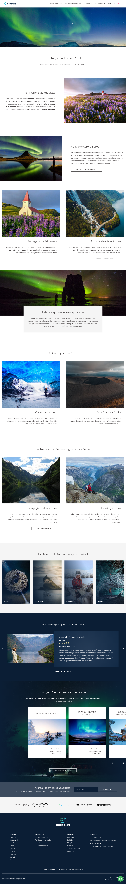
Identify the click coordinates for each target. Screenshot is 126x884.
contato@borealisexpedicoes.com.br (103, 840)
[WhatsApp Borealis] (120, 879)
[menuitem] (55, 3)
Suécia (12, 851)
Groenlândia (14, 840)
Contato (70, 845)
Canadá (12, 857)
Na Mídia (70, 840)
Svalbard (13, 854)
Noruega (13, 848)
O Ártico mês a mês (41, 845)
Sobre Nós (71, 837)
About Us (70, 851)
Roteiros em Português (43, 840)
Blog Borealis (71, 843)
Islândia (12, 845)
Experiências (39, 843)
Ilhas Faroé (13, 843)
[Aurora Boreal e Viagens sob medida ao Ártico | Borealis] (9, 3)
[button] (57, 671)
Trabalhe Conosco (73, 848)
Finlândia (13, 837)
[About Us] (119, 4)
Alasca (12, 860)
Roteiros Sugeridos (41, 837)
